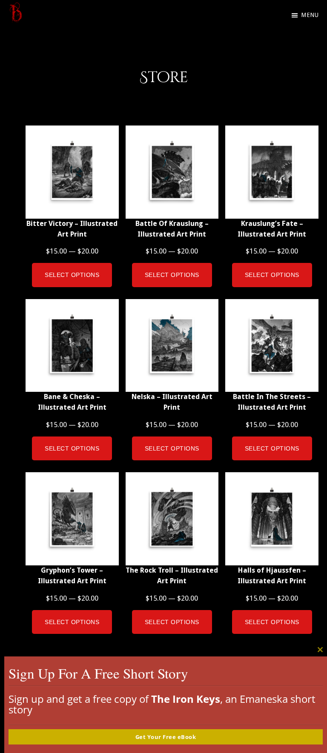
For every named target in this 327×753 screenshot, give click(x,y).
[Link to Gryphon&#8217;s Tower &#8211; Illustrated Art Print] (72, 518)
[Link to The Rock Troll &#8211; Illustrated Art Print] (172, 518)
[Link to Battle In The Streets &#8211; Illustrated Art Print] (271, 345)
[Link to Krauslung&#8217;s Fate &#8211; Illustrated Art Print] (271, 172)
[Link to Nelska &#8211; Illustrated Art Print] (172, 345)
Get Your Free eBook (165, 737)
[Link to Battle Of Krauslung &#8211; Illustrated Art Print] (172, 172)
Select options (72, 274)
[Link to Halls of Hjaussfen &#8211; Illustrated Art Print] (271, 518)
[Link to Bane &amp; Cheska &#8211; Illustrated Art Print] (72, 345)
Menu (309, 14)
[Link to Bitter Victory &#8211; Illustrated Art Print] (72, 172)
